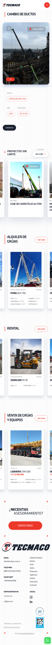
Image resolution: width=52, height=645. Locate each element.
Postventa (33, 582)
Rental (32, 561)
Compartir (9, 128)
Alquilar (45, 633)
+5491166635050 (10, 581)
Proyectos (33, 572)
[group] (26, 188)
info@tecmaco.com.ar (12, 562)
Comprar (45, 626)
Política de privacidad (12, 628)
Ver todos (41, 240)
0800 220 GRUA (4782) (12, 571)
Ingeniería (33, 575)
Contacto (33, 585)
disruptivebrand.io (27, 634)
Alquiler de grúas (36, 558)
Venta (32, 568)
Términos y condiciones (12, 624)
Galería (32, 578)
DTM (31, 565)
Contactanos (25, 526)
